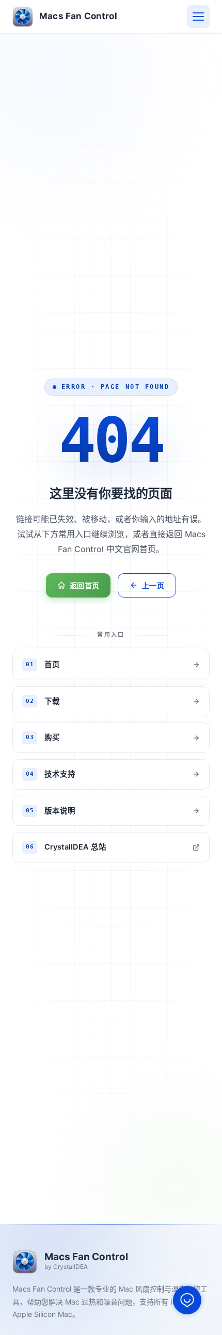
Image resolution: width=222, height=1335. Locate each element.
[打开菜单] (198, 16)
